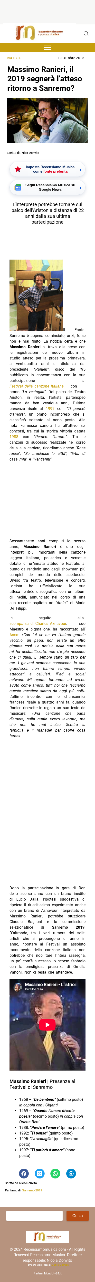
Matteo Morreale (60, 1264)
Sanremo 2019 (32, 1190)
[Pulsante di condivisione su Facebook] (24, 1173)
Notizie (14, 58)
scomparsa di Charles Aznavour (38, 623)
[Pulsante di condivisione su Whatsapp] (55, 1173)
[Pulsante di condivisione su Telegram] (71, 1173)
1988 (14, 436)
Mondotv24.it (53, 1273)
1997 (50, 408)
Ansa (14, 634)
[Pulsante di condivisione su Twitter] (40, 1173)
